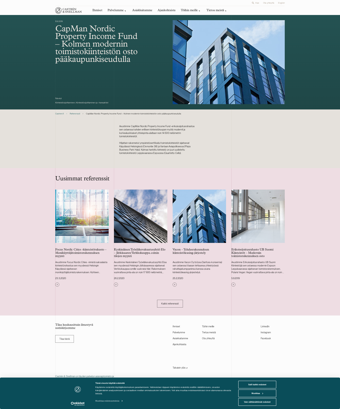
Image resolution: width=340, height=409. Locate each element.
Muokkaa (256, 393)
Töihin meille (208, 326)
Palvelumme (179, 332)
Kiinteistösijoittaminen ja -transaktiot (92, 102)
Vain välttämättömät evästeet (257, 402)
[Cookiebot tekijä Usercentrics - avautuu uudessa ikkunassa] (77, 404)
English (281, 3)
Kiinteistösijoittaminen (65, 102)
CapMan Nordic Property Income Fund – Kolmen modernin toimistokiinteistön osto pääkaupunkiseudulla (133, 113)
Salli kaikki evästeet (257, 384)
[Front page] (68, 10)
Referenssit (75, 113)
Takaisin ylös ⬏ (180, 367)
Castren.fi (59, 113)
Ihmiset (176, 326)
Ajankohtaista (179, 344)
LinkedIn (265, 326)
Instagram (266, 332)
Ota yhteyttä (268, 3)
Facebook (266, 338)
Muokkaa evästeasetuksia (107, 401)
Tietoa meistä (209, 332)
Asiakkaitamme (180, 338)
